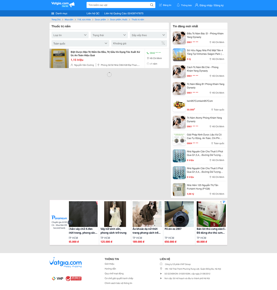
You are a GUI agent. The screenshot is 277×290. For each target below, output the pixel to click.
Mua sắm (69, 19)
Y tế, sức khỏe (84, 19)
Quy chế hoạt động (114, 273)
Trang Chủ (56, 19)
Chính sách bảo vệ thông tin (118, 283)
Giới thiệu (109, 263)
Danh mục (61, 13)
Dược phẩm (100, 19)
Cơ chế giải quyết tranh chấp (119, 278)
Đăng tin (167, 5)
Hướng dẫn (110, 268)
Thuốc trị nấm (138, 19)
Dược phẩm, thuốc (118, 19)
